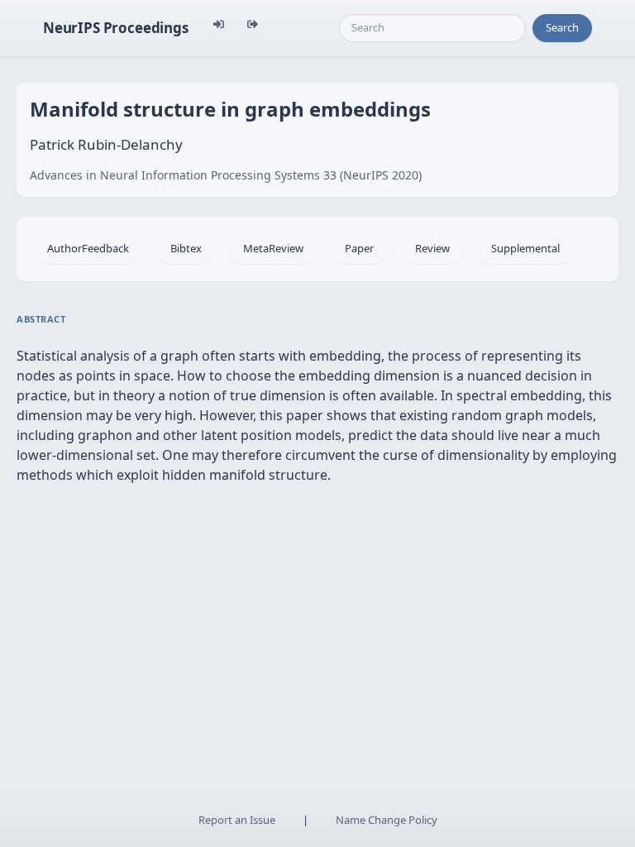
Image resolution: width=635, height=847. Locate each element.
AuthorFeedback (88, 248)
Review (432, 248)
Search (562, 27)
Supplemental (525, 248)
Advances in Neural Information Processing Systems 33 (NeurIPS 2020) (226, 175)
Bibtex (186, 248)
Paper (359, 248)
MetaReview (273, 248)
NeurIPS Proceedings (116, 27)
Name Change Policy (386, 819)
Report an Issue (236, 819)
